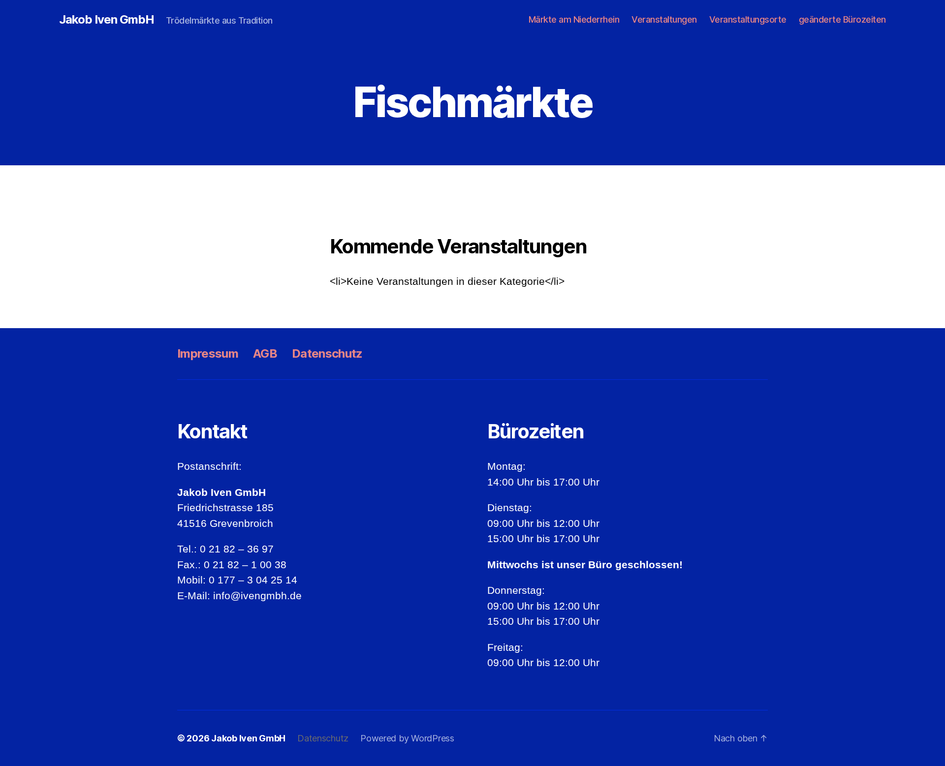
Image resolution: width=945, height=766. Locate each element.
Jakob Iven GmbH (106, 20)
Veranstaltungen (664, 19)
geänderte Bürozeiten (842, 19)
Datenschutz (327, 353)
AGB (265, 353)
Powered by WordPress (407, 738)
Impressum (207, 353)
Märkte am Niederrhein (574, 19)
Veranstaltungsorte (748, 19)
